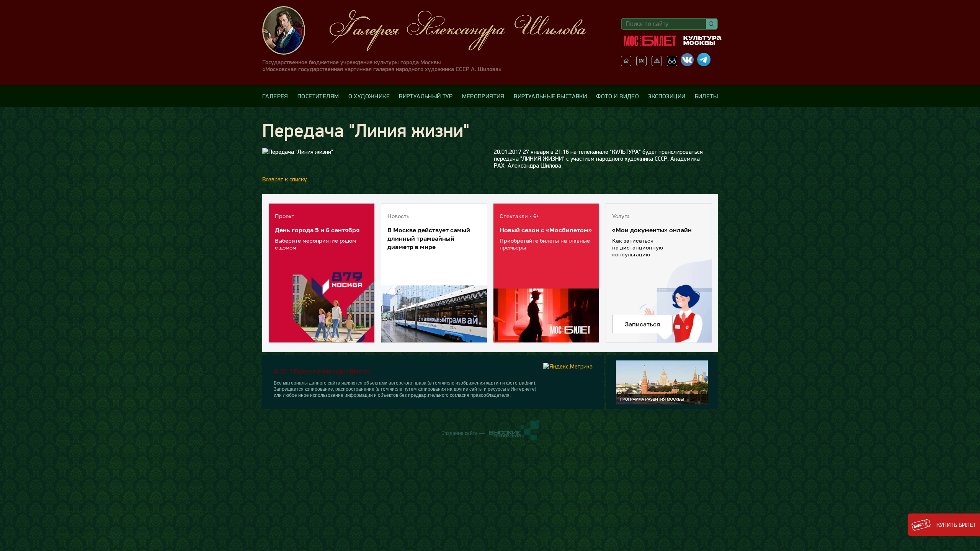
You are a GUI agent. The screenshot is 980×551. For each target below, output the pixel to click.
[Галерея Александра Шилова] (432, 30)
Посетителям (318, 96)
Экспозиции (666, 96)
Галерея (275, 96)
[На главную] (626, 63)
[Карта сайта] (657, 63)
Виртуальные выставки (550, 96)
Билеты (706, 96)
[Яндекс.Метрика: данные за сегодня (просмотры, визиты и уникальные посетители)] (568, 366)
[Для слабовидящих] (672, 63)
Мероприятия (483, 96)
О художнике (369, 96)
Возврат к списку (284, 179)
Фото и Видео (617, 96)
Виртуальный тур (425, 96)
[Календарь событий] (641, 63)
